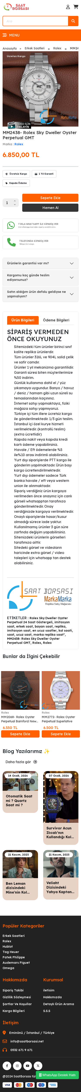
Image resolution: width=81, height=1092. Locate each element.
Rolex (57, 48)
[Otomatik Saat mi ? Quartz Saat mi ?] (20, 780)
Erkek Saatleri (34, 48)
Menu (14, 35)
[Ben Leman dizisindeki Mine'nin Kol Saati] (20, 863)
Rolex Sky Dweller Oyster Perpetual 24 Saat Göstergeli (37, 620)
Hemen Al (50, 208)
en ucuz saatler (44, 630)
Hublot (8, 946)
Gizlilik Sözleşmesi (17, 997)
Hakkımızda (52, 997)
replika (60, 626)
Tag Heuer (11, 952)
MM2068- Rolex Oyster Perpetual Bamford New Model (18, 719)
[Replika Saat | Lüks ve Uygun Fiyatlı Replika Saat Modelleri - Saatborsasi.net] (17, 7)
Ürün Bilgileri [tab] (22, 320)
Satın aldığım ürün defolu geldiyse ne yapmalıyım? (36, 294)
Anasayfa (10, 48)
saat (10, 635)
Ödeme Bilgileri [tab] (56, 320)
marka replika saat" (49, 635)
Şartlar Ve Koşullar (17, 1004)
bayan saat (44, 626)
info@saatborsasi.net (27, 1041)
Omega (8, 968)
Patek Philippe (14, 957)
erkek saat (24, 626)
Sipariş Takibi (13, 990)
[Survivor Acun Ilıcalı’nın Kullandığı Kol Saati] (61, 796)
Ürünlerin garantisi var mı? (28, 263)
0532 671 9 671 (21, 1050)
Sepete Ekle (50, 198)
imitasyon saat (18, 630)
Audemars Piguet (16, 963)
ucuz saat (24, 635)
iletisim (48, 990)
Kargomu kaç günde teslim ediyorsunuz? (28, 277)
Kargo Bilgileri (14, 1011)
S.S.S (46, 1011)
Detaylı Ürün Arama (58, 1004)
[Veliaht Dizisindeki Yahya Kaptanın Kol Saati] (61, 863)
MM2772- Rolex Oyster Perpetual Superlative (58, 719)
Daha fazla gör (18, 762)
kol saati (65, 630)
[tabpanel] (40, 486)
